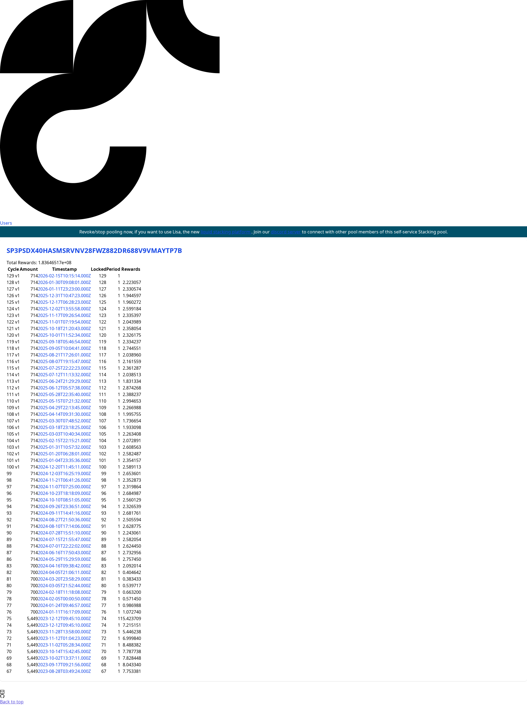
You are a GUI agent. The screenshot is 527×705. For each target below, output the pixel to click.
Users (6, 223)
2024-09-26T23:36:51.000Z (64, 506)
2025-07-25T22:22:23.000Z (64, 368)
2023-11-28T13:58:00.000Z (64, 632)
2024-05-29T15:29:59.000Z (64, 559)
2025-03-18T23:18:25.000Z (64, 427)
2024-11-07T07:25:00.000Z (64, 487)
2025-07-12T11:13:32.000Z (64, 375)
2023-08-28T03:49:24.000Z (64, 671)
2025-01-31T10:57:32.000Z (64, 447)
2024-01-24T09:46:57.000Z (64, 605)
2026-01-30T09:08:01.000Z (64, 282)
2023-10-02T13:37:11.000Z (64, 658)
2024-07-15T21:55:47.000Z (64, 539)
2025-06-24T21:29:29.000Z (64, 381)
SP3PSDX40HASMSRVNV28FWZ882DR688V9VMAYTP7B (94, 250)
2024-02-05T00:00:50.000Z (64, 599)
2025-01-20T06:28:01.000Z (64, 454)
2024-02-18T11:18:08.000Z (64, 592)
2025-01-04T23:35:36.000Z (64, 460)
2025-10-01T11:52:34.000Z (64, 335)
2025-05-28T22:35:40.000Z (64, 394)
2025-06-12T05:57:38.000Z (64, 388)
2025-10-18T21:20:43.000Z (64, 328)
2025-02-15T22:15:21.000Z (64, 441)
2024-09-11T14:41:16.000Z (64, 513)
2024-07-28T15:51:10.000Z (64, 533)
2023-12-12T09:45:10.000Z (64, 618)
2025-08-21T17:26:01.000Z (64, 355)
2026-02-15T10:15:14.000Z (64, 276)
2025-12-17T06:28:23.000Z (64, 302)
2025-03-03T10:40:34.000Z (64, 434)
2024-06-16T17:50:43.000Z (64, 553)
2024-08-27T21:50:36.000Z (64, 520)
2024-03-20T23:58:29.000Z (64, 579)
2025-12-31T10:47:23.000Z (64, 295)
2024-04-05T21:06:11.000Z (64, 572)
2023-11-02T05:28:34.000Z (64, 645)
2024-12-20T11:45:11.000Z (64, 467)
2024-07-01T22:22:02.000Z (64, 546)
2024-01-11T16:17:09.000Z (64, 612)
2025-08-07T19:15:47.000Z (64, 361)
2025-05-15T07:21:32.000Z (64, 401)
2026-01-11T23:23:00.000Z (64, 289)
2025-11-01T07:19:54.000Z (64, 322)
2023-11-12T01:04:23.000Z (64, 638)
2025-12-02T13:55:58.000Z (64, 309)
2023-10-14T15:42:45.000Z (64, 651)
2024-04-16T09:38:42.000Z (64, 566)
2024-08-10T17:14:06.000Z (64, 526)
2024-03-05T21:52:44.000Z (64, 586)
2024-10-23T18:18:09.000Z (64, 493)
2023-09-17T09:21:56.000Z (64, 665)
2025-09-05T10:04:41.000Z (64, 348)
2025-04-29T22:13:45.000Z (64, 408)
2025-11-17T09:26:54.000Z (64, 315)
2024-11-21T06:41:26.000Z (64, 480)
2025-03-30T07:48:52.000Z (64, 421)
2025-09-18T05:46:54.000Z (64, 342)
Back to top (12, 702)
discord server (286, 232)
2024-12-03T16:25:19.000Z (64, 473)
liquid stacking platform (226, 232)
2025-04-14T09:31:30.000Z (64, 414)
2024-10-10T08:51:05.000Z (64, 500)
